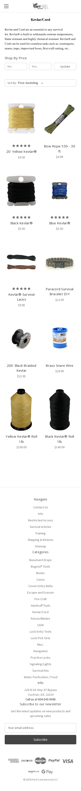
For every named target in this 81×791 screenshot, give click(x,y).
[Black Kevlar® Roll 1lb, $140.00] (60, 410)
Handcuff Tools (40, 605)
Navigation (41, 651)
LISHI (40, 625)
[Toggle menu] (6, 6)
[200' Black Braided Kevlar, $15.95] (21, 339)
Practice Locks (40, 658)
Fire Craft (40, 599)
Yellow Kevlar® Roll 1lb (21, 439)
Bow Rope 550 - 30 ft (59, 148)
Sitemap (40, 546)
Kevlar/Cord (40, 612)
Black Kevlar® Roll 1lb (59, 439)
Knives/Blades (40, 618)
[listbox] (31, 83)
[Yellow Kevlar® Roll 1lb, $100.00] (21, 410)
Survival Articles (40, 527)
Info (40, 514)
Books (40, 573)
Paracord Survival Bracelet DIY (59, 291)
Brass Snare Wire (59, 365)
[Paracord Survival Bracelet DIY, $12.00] (60, 262)
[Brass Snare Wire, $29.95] (60, 339)
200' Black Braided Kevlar (21, 368)
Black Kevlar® (21, 223)
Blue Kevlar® (59, 223)
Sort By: (12, 83)
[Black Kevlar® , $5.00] (21, 191)
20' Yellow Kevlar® (21, 151)
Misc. (40, 644)
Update (65, 66)
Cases (40, 579)
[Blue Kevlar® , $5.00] (60, 191)
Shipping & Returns (40, 540)
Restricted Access (40, 520)
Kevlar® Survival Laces (21, 297)
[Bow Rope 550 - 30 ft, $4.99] (60, 119)
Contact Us (40, 507)
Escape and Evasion (40, 592)
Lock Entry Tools (41, 631)
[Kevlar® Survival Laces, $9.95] (21, 262)
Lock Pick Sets (40, 638)
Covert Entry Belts (40, 586)
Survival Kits (40, 671)
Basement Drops (40, 560)
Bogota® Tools (40, 566)
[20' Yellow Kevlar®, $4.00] (21, 119)
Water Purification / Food (40, 677)
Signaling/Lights (40, 664)
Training (40, 533)
